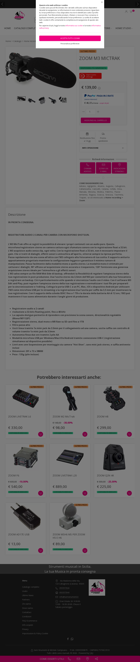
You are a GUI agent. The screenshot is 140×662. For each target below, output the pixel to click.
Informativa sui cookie (74, 25)
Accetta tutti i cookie (70, 38)
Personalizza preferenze (70, 43)
